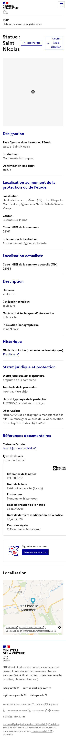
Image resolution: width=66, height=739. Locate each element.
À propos (53, 704)
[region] (33, 607)
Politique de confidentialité (33, 724)
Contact (40, 704)
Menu (61, 4)
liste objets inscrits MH (17, 448)
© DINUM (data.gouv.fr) (30, 627)
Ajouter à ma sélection (56, 43)
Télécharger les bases (16, 710)
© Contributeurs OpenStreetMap (38, 630)
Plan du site (19, 716)
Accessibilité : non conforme (16, 704)
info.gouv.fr (9, 688)
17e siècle (9, 354)
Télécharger (33, 43)
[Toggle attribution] (60, 627)
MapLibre (10, 627)
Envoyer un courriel (35, 552)
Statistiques (38, 710)
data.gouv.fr (37, 695)
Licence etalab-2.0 (40, 731)
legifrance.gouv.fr (13, 695)
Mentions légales (11, 724)
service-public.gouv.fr (35, 688)
